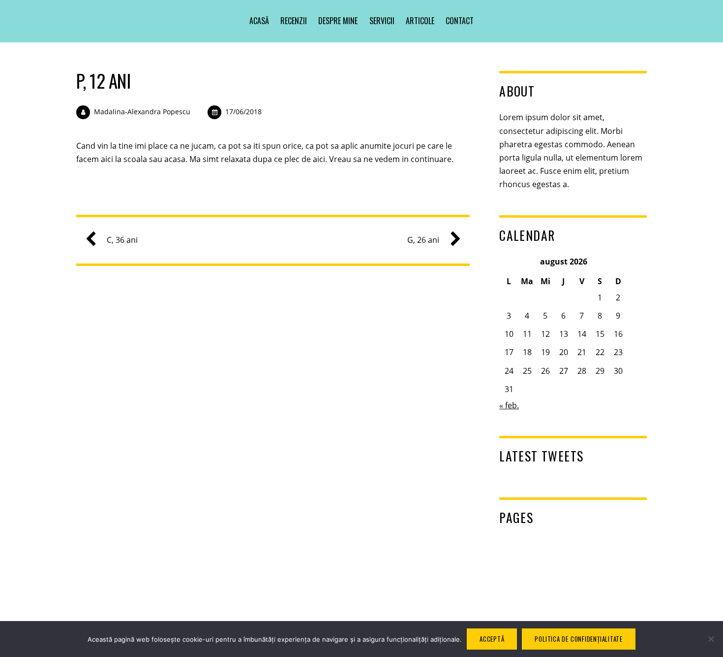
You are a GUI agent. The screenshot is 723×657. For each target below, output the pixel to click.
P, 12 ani (103, 80)
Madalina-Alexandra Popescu (142, 111)
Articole (420, 21)
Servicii (381, 21)
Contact (460, 21)
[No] (711, 639)
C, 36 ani (122, 239)
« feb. (509, 405)
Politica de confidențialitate (579, 639)
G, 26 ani (423, 239)
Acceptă (492, 639)
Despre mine (338, 21)
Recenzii (293, 21)
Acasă (259, 21)
